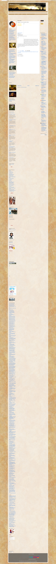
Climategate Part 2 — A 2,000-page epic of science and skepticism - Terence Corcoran (12, 391)
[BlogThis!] (27, 50)
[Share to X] (28, 50)
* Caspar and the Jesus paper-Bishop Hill (12, 441)
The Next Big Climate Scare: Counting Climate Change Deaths (44, 103)
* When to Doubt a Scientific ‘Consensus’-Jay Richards (12, 332)
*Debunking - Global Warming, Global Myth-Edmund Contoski (12, 486)
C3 (41, 119)
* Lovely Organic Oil (11, 517)
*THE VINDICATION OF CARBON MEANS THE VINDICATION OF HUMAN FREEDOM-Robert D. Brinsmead (12, 463)
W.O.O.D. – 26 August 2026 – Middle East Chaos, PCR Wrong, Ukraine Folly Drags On (44, 53)
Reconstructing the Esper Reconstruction (43, 107)
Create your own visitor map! (32, 559)
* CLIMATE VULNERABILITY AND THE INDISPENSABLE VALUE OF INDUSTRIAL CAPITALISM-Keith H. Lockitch (12, 417)
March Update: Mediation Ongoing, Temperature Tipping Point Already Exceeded (44, 124)
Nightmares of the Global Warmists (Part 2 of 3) (12, 318)
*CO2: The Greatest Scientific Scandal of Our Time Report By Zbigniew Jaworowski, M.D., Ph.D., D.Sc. (12, 490)
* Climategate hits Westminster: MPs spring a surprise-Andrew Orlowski (12, 338)
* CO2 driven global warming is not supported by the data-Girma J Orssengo (12, 410)
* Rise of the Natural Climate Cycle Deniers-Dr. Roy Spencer (12, 429)
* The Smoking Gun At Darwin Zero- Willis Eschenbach (11, 406)
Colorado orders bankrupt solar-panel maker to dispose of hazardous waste (12, 62)
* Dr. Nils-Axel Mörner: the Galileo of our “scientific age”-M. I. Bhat (12, 373)
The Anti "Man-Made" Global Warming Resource (12, 190)
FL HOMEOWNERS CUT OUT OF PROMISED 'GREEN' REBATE (12, 60)
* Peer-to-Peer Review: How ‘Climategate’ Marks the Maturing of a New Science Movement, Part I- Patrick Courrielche (12, 370)
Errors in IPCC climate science (43, 114)
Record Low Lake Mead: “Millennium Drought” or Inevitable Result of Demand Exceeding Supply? (44, 72)
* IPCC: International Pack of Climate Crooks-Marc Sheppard (12, 352)
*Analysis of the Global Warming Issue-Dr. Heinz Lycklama (12, 476)
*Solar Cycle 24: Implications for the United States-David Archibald (12, 448)
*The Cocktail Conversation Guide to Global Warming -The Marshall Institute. (12, 437)
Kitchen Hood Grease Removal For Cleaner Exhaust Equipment (43, 64)
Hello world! (42, 98)
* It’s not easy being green (12, 511)
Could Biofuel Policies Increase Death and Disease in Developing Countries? (12, 312)
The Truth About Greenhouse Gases (11, 310)
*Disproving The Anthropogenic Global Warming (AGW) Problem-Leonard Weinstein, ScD (12, 471)
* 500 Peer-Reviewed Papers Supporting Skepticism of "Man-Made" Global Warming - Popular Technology (12, 385)
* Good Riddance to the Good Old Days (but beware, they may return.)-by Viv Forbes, (12, 458)
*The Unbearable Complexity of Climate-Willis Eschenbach (12, 377)
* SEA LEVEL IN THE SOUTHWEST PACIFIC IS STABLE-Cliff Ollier (12, 425)
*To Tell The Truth (11, 157)
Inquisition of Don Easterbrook (11, 141)
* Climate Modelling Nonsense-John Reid (11, 412)
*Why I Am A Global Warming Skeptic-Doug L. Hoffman (12, 340)
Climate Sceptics (11, 172)
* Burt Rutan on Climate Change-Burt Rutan (12, 423)
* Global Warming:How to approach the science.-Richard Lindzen (12, 327)
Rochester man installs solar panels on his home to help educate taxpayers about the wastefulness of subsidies (12, 57)
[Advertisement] (22, 17)
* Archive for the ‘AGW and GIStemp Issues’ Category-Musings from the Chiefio (12, 359)
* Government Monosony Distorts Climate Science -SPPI (12, 439)
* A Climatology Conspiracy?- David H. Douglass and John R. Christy (12, 394)
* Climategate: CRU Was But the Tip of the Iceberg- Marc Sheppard (12, 361)
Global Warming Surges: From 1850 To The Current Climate (43, 121)
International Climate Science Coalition (11, 182)
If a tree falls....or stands (12, 114)
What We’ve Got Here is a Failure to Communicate (12, 35)
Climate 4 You (10, 171)
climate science (43, 37)
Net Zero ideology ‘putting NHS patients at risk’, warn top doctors (44, 35)
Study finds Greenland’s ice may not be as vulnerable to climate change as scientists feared (12, 73)
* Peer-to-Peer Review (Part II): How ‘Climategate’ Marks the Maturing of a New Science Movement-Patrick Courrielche (12, 367)
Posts (11, 537)
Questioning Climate (11, 187)
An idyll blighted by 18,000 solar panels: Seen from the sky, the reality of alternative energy (12, 54)
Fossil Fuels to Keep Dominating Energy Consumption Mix (11, 33)
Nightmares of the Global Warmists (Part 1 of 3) (12, 316)
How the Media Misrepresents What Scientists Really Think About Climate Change (12, 37)
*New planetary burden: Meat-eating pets (12, 524)
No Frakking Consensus (43, 111)
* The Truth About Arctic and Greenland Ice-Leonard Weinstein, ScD (12, 468)
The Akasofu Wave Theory (12, 125)
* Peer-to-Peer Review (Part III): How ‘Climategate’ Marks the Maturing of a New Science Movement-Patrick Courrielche (12, 363)
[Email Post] (25, 50)
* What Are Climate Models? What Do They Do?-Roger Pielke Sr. (12, 357)
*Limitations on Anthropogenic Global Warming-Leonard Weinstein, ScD (11, 473)
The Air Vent (42, 66)
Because (42, 109)
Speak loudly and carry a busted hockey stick (12, 305)
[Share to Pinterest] (29, 50)
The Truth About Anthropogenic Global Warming (11, 315)
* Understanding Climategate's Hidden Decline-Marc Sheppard (12, 408)
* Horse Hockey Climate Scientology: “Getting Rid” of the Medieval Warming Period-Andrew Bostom (12, 445)
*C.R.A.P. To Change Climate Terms (11, 516)
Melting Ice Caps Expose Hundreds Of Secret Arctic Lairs (12, 506)
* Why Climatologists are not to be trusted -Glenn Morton (12, 334)
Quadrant (10, 186)
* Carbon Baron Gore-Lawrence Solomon (11, 421)
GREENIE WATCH (43, 100)
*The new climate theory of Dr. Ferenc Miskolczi (12, 477)
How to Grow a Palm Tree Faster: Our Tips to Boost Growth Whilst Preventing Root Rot (44, 84)
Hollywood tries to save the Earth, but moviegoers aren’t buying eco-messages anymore (12, 31)
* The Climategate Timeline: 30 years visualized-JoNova (12, 383)
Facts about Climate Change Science (11, 174)
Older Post (37, 85)
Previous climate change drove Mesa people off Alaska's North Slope (12, 77)
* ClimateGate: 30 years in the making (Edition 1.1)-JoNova (12, 355)
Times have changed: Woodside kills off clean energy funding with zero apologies (44, 48)
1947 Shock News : (11, 75)
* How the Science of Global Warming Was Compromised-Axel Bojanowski (11, 329)
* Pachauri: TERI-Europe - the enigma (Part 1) (12, 375)
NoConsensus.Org (11, 183)
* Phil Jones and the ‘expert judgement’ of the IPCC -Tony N (12, 336)
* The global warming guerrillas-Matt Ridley (11, 344)
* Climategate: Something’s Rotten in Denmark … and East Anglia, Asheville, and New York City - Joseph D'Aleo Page (12, 398)
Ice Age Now (10, 179)
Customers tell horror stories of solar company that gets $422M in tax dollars (12, 51)
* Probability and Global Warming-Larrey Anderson (12, 420)
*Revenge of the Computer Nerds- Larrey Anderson (12, 404)
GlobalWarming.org (43, 127)
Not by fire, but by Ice (11, 184)
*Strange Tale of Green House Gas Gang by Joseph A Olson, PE (12, 519)
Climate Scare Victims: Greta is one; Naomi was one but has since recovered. (43, 91)
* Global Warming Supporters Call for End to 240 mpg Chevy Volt (12, 508)
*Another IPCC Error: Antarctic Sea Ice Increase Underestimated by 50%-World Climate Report (12, 348)
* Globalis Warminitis (11, 502)
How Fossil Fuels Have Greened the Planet (12, 304)
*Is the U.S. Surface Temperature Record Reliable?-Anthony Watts (12, 480)
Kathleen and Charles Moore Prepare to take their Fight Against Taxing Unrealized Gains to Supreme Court (44, 129)
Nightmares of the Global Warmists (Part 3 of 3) (12, 319)
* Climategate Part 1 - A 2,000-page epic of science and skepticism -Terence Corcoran (12, 388)
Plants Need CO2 (11, 185)
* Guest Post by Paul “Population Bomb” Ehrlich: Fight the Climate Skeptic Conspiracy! (12, 500)
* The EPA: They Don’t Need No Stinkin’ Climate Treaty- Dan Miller (12, 379)
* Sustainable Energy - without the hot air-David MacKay (12, 456)
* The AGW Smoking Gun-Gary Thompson (12, 345)
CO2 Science (10, 173)
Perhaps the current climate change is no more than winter (12, 40)
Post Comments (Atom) (23, 87)
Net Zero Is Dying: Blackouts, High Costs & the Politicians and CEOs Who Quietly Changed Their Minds (43, 43)
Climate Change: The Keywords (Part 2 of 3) (12, 323)
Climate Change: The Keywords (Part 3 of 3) (12, 325)
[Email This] (26, 50)
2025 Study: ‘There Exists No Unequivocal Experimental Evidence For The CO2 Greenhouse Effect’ (43, 58)
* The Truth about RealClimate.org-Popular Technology (12, 443)
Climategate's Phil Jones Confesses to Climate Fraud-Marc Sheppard (12, 350)
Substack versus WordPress (43, 76)
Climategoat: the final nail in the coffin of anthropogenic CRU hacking (12, 496)
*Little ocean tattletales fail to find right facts (12, 520)
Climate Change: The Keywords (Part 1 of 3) (12, 322)
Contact (12, 11)
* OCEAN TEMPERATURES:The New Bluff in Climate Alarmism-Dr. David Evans (12, 432)
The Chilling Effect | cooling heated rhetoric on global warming (44, 62)
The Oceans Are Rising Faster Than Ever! (12, 147)
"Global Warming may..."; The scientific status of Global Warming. (12, 466)
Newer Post (19, 85)
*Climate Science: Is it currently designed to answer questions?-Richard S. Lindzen (12, 483)
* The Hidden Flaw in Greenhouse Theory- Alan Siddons (12, 342)
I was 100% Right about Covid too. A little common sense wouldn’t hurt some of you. (44, 68)
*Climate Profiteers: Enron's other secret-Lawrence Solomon (12, 461)
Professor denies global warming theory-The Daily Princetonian (12, 414)
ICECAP (10, 180)
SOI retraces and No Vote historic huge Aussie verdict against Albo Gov (43, 116)
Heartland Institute (11, 178)
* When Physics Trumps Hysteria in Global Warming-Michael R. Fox (12, 488)
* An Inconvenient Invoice (12, 501)
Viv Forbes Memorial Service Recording (43, 96)
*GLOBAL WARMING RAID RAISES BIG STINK (12, 526)
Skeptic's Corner (15, 4)
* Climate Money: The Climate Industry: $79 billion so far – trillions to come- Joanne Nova (12, 435)
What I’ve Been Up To (43, 112)
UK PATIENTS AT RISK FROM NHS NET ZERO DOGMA (44, 39)
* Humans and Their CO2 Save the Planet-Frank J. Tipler (12, 427)
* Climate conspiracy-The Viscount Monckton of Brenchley (12, 454)
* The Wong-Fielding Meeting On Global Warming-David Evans (11, 450)
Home (9, 11)
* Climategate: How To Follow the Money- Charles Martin (12, 381)
